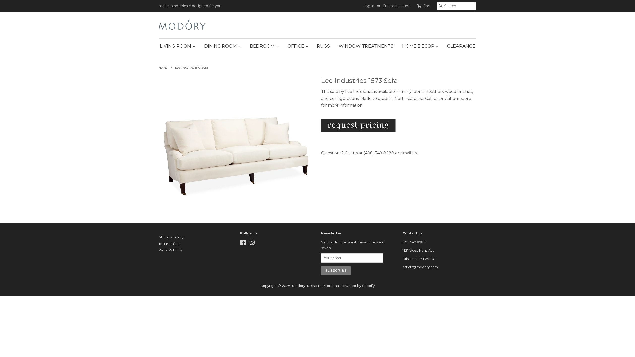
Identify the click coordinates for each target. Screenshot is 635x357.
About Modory (171, 237)
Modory (298, 286)
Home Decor (419, 46)
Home (163, 67)
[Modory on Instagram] (252, 243)
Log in (368, 6)
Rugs (323, 46)
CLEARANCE (461, 46)
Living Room (176, 46)
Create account (396, 6)
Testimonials (169, 244)
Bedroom (263, 46)
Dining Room (221, 46)
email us (408, 153)
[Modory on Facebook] (243, 243)
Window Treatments (366, 46)
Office (296, 46)
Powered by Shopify (358, 286)
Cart (427, 6)
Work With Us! (171, 250)
